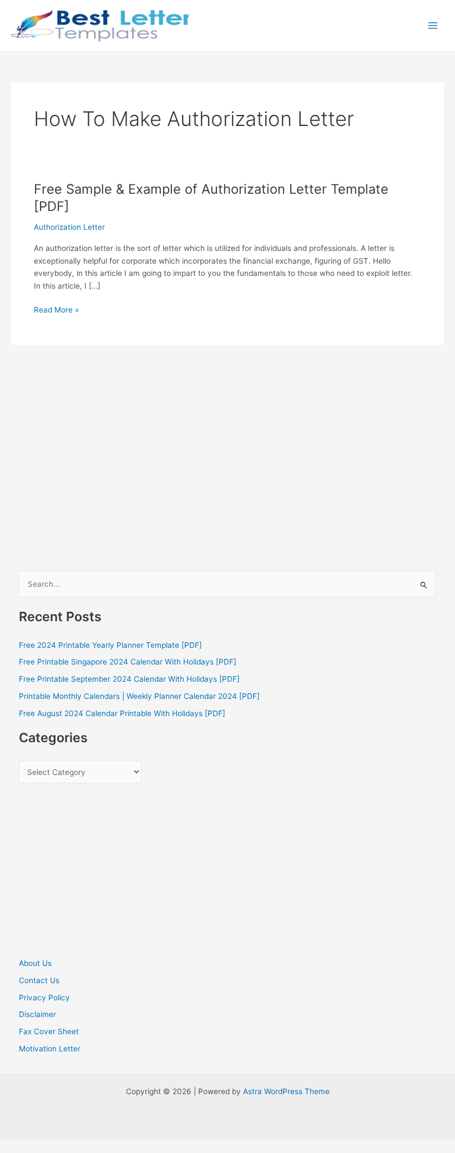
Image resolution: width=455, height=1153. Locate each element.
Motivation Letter (49, 1048)
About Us (35, 963)
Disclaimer (37, 1014)
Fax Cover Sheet (49, 1031)
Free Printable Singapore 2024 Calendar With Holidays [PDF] (127, 661)
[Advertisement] (228, 483)
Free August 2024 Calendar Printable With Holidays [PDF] (122, 713)
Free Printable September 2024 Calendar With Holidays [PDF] (129, 678)
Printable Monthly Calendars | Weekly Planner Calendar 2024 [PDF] (139, 696)
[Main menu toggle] (433, 25)
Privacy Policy (44, 997)
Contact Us (39, 980)
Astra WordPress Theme (286, 1091)
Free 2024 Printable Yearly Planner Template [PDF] (110, 645)
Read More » (56, 310)
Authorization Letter (69, 227)
